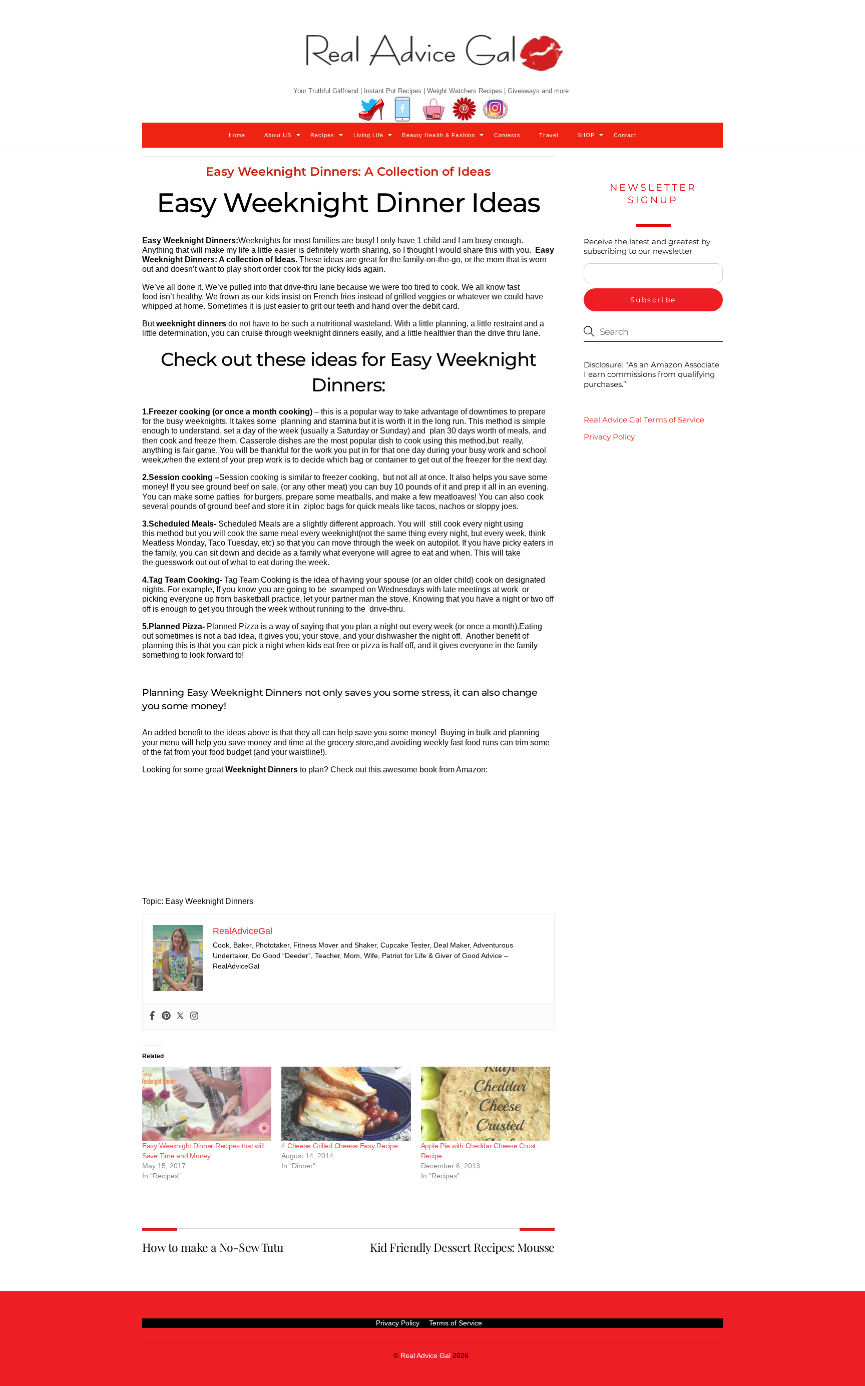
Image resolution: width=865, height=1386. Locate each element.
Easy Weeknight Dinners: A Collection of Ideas (348, 171)
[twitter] (371, 109)
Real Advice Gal (425, 1355)
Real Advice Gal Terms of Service (644, 419)
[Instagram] (194, 1016)
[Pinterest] (166, 1016)
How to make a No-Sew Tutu (212, 1247)
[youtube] (433, 109)
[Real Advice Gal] (432, 61)
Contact (625, 135)
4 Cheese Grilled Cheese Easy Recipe (339, 1146)
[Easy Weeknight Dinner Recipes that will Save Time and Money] (206, 1104)
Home (237, 135)
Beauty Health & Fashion (438, 135)
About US (278, 135)
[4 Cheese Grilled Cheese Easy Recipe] (345, 1104)
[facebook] (402, 109)
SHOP (586, 135)
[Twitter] (180, 1016)
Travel (548, 135)
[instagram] (495, 109)
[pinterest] (464, 109)
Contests (507, 135)
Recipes (322, 135)
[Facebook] (152, 1016)
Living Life (368, 135)
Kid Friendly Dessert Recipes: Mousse (462, 1247)
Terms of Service (455, 1323)
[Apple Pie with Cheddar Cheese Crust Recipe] (485, 1104)
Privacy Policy (609, 436)
